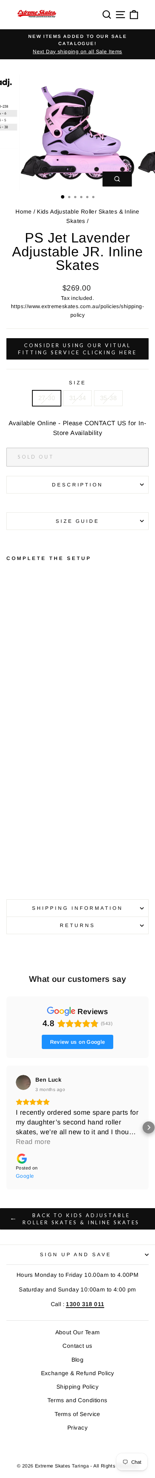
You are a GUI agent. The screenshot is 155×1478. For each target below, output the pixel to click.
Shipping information (77, 908)
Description (77, 485)
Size (77, 382)
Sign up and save (76, 1254)
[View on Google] (23, 1082)
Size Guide (78, 521)
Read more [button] (33, 1141)
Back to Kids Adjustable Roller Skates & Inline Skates (81, 1218)
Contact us (77, 1346)
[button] (6, 1127)
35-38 (108, 398)
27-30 (46, 398)
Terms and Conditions (77, 1400)
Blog (77, 1359)
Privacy (77, 1427)
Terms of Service (77, 1414)
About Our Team (77, 1332)
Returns (77, 925)
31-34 (77, 398)
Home (23, 211)
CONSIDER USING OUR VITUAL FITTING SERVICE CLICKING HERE (77, 348)
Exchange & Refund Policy (77, 1373)
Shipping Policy (77, 1386)
